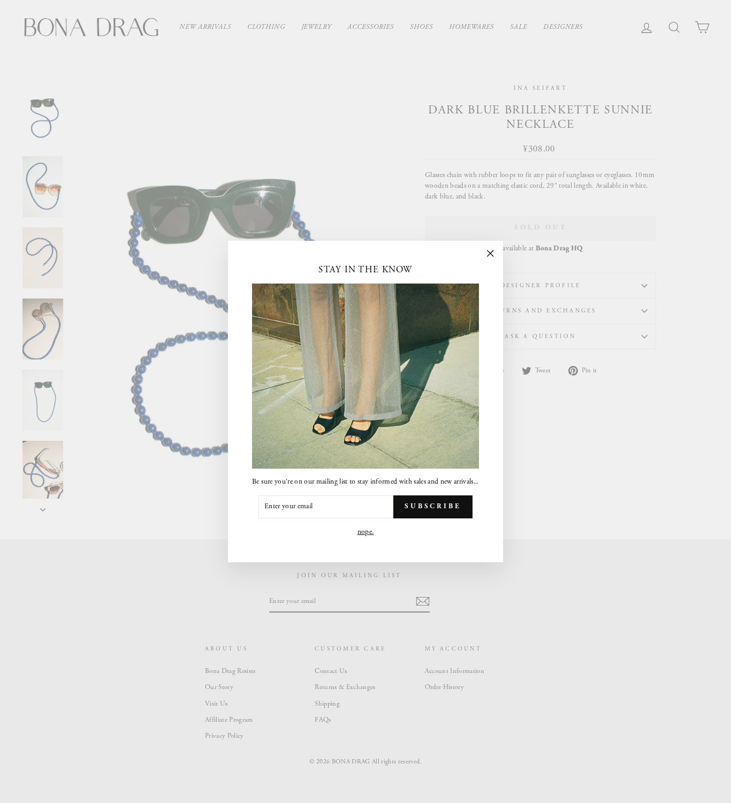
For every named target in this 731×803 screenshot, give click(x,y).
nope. (365, 532)
